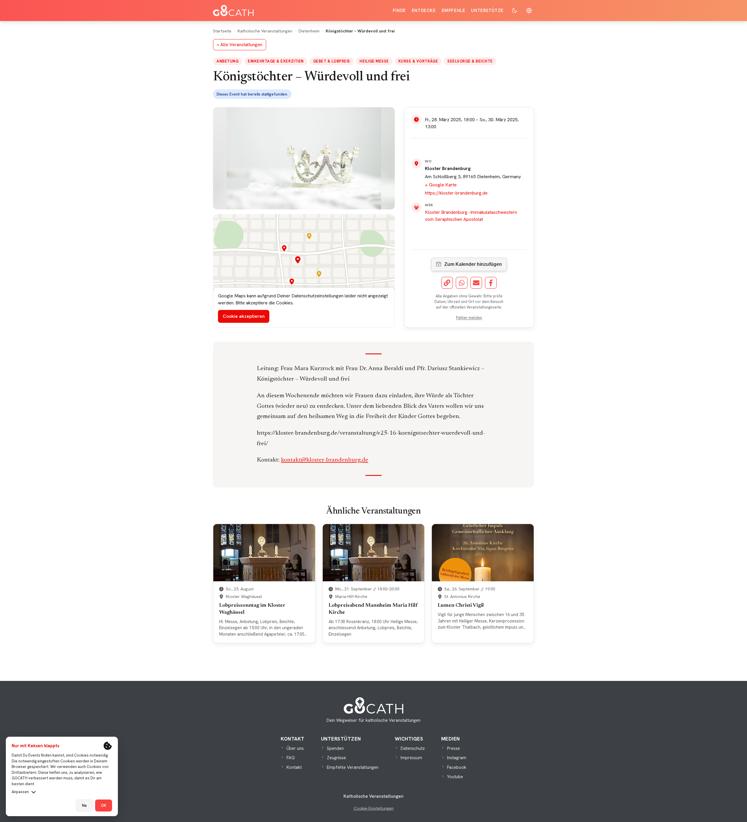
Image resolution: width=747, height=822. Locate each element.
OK (103, 805)
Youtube (455, 777)
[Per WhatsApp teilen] (461, 283)
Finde (399, 10)
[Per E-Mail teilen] (476, 283)
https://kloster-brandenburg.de (456, 193)
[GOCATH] (233, 10)
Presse (453, 748)
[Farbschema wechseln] (514, 10)
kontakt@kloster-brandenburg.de (324, 460)
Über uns (295, 748)
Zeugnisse (336, 758)
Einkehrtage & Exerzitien (275, 61)
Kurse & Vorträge (418, 61)
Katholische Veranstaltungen (265, 31)
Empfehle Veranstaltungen (352, 767)
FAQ (291, 758)
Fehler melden (469, 317)
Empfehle (453, 10)
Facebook (456, 767)
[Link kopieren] (447, 283)
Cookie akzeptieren (244, 316)
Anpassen (20, 791)
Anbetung (227, 61)
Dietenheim (309, 31)
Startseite (222, 31)
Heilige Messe (374, 61)
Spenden (335, 748)
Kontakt (294, 767)
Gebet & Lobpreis (331, 61)
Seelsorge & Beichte (470, 61)
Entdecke (424, 10)
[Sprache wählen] (529, 10)
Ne (84, 805)
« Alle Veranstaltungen (239, 44)
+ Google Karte (441, 185)
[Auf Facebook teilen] (491, 283)
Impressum (411, 758)
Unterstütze (487, 10)
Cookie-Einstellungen (374, 808)
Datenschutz (413, 748)
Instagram (456, 758)
